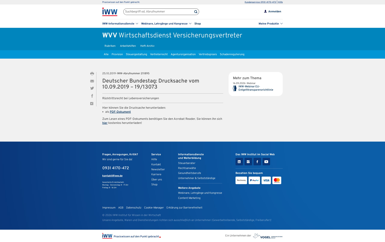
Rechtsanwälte (187, 168)
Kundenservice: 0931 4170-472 (260, 2)
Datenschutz (133, 208)
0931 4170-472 (115, 168)
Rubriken (110, 46)
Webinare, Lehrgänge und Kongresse (200, 193)
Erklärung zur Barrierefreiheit (184, 208)
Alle (106, 54)
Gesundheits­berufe (189, 173)
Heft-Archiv (147, 46)
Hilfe (280, 2)
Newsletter (158, 169)
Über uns (156, 179)
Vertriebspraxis (208, 54)
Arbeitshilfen (128, 46)
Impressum (109, 208)
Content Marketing (189, 198)
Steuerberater (186, 163)
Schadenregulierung (232, 54)
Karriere (156, 174)
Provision (117, 54)
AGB (120, 208)
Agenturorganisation (183, 54)
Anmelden (274, 11)
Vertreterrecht (159, 54)
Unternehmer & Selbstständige (196, 178)
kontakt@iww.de (112, 176)
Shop (197, 24)
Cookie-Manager (154, 208)
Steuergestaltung (136, 54)
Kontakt (156, 164)
